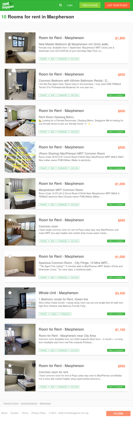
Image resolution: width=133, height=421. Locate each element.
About (4, 412)
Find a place (90, 5)
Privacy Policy (38, 412)
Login (70, 5)
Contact (14, 412)
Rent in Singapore (7, 5)
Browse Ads (61, 5)
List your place (117, 5)
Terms (25, 412)
